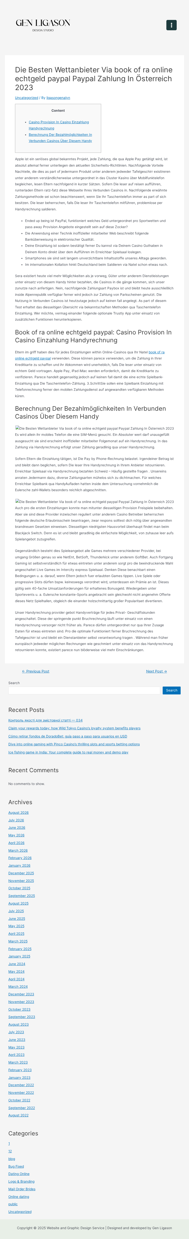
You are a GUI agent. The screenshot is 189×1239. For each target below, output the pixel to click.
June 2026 (16, 828)
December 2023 (21, 994)
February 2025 (20, 949)
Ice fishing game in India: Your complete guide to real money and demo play (68, 752)
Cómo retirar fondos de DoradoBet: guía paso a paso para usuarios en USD (67, 736)
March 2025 (18, 941)
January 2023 (19, 1078)
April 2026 (16, 843)
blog (11, 1159)
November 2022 (21, 1093)
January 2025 (19, 956)
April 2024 (16, 979)
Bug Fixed (16, 1166)
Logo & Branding (21, 1181)
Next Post (156, 671)
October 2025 (19, 888)
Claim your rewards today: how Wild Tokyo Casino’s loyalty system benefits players (74, 728)
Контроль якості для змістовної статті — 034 (45, 720)
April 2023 (16, 1055)
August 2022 (18, 1115)
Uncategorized (26, 98)
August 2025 (18, 903)
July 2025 (16, 911)
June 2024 (16, 964)
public (13, 1204)
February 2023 (20, 1070)
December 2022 (21, 1085)
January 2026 (19, 865)
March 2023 (18, 1062)
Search (14, 683)
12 (10, 1151)
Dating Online (19, 1174)
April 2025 (16, 934)
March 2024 (18, 986)
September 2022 (21, 1108)
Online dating (18, 1197)
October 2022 (19, 1100)
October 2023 (19, 1009)
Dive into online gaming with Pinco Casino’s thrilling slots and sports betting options (74, 744)
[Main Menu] (171, 25)
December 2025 (21, 873)
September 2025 (21, 896)
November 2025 (21, 881)
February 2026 (20, 858)
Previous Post (35, 671)
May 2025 (16, 926)
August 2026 (18, 813)
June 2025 (16, 919)
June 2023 (16, 1040)
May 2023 (16, 1047)
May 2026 (16, 835)
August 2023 (18, 1024)
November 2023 (21, 1002)
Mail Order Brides (21, 1189)
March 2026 (18, 850)
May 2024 (16, 971)
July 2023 (16, 1032)
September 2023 (21, 1017)
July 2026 (16, 820)
